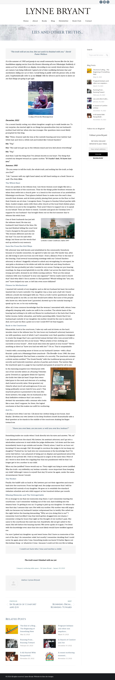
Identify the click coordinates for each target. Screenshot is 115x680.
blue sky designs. (48, 677)
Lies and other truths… (101, 99)
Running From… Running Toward (27, 641)
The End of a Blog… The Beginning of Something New (28, 629)
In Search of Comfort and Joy (67, 641)
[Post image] (12, 629)
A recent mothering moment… (66, 654)
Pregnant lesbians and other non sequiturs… (65, 629)
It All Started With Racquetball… (28, 654)
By (46, 568)
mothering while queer (31, 568)
